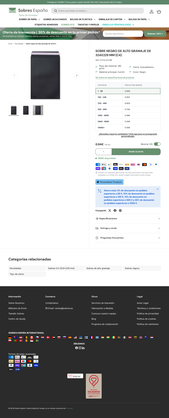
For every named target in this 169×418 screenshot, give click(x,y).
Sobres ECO (67, 24)
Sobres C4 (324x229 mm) (61, 268)
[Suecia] (37, 340)
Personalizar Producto (111, 182)
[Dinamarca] (48, 337)
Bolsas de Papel (138, 19)
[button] (159, 12)
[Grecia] (97, 337)
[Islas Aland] (119, 337)
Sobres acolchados (55, 19)
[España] (70, 337)
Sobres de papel (28, 19)
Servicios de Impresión (102, 303)
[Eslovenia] (64, 337)
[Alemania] (9, 337)
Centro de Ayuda (16, 318)
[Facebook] (76, 348)
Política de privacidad (148, 313)
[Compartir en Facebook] (115, 210)
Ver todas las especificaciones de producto (114, 77)
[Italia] (124, 337)
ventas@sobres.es (64, 308)
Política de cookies (146, 318)
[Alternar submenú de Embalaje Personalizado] (133, 24)
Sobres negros (132, 268)
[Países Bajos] (151, 337)
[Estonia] (80, 337)
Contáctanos (51, 303)
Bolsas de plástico (81, 19)
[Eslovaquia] (59, 337)
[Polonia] (9, 340)
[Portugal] (15, 340)
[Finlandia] (86, 337)
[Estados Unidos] (75, 337)
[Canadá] (31, 337)
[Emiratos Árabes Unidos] (53, 337)
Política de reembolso (148, 324)
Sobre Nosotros (16, 303)
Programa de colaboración (104, 324)
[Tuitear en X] (109, 210)
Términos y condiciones (149, 308)
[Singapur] (31, 340)
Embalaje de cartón (110, 19)
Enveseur (69, 408)
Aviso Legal (142, 303)
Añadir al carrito (136, 151)
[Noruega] (140, 337)
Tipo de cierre (17, 274)
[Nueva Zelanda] (146, 337)
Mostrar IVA (147, 144)
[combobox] (97, 11)
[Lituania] (135, 337)
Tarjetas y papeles (88, 24)
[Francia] (91, 337)
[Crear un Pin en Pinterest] (120, 210)
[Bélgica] (26, 337)
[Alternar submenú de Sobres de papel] (39, 19)
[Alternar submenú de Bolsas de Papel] (149, 19)
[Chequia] (37, 337)
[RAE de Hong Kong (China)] (20, 340)
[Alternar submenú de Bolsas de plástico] (94, 19)
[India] (108, 337)
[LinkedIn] (83, 348)
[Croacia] (42, 337)
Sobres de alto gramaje (98, 268)
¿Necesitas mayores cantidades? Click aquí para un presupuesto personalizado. (128, 135)
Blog (93, 318)
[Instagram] (80, 348)
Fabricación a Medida (102, 308)
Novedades (19, 44)
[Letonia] (129, 337)
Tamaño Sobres (16, 313)
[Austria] (20, 337)
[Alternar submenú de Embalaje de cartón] (124, 19)
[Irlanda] (113, 337)
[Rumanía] (26, 340)
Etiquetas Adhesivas (46, 24)
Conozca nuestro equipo (103, 313)
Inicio (10, 44)
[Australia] (15, 337)
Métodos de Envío (17, 308)
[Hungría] (102, 337)
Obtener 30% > (155, 33)
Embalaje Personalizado (116, 24)
